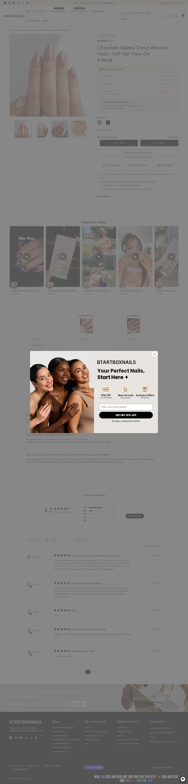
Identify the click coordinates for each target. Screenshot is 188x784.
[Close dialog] (154, 354)
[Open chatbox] (183, 779)
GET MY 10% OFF (126, 415)
